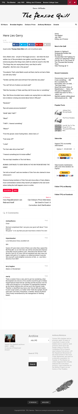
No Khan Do (58, 55)
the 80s (66, 347)
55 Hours (4, 25)
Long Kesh (55, 342)
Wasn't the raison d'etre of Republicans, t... (63, 88)
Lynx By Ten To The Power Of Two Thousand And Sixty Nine (69, 128)
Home (57, 34)
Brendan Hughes (16, 25)
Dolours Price (30, 25)
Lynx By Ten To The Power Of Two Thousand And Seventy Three (64, 62)
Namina (31, 410)
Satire (15, 190)
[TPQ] (39, 19)
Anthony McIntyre (44, 25)
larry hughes (10, 266)
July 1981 (21, 2)
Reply (46, 220)
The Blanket (11, 2)
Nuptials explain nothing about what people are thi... (65, 97)
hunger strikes (57, 347)
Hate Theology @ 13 (61, 66)
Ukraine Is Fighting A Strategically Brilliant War (63, 52)
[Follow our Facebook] (70, 2)
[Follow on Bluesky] (74, 2)
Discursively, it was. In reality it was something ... (64, 79)
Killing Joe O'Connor (33, 2)
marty (8, 276)
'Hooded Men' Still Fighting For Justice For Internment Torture (65, 58)
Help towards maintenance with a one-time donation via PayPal (64, 166)
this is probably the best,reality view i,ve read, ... (64, 83)
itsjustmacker (11, 238)
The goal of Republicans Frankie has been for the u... (64, 92)
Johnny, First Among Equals (67, 111)
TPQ (3, 2)
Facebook (69, 194)
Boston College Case (50, 2)
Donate (56, 25)
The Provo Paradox (69, 118)
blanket (54, 344)
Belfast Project (60, 367)
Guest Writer (7, 190)
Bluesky (68, 186)
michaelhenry (11, 221)
